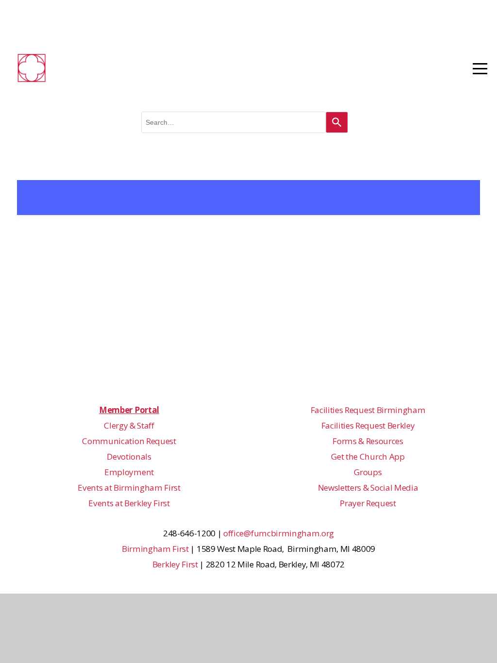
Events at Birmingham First (129, 487)
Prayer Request (368, 503)
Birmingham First (155, 548)
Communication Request (129, 441)
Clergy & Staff (129, 425)
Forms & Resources (367, 441)
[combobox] (233, 122)
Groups (367, 472)
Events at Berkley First (129, 503)
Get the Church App (367, 456)
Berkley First (175, 564)
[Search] (337, 122)
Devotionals (129, 456)
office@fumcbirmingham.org (278, 533)
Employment (129, 472)
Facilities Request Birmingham (368, 409)
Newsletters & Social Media (368, 487)
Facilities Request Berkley (368, 425)
